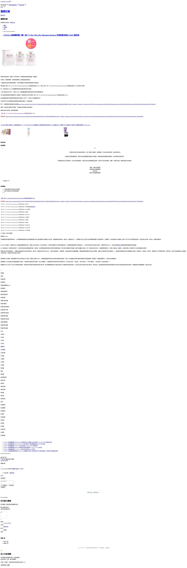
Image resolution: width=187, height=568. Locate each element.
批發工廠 (120, 245)
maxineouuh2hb (4, 460)
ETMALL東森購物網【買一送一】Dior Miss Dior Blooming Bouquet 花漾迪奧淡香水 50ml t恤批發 (41, 35)
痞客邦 (14, 468)
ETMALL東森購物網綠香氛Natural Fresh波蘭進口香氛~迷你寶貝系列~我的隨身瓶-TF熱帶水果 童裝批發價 (31, 451)
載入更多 (3, 478)
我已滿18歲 (3, 565)
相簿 (5, 25)
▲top (2, 475)
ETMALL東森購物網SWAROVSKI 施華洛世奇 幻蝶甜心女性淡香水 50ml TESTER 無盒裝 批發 (28, 442)
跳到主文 (3, 15)
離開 (8, 565)
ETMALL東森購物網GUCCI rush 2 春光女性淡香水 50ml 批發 (19, 449)
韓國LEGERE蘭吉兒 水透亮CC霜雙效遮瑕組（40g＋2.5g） (75, 125)
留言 (17, 468)
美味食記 (12, 472)
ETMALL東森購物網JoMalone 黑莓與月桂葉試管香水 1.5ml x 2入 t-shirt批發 (23, 447)
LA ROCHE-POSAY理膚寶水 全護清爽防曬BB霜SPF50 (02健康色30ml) (42, 125)
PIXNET (82, 547)
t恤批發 (2, 346)
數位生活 (12, 22)
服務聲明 (107, 547)
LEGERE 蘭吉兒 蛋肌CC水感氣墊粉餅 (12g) (12, 125)
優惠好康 (5, 11)
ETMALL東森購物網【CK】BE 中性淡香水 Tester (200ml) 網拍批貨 (21, 445)
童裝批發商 (33, 206)
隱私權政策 (101, 547)
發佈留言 (3, 487)
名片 (5, 29)
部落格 (5, 27)
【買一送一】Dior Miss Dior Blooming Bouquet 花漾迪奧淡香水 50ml (18, 198)
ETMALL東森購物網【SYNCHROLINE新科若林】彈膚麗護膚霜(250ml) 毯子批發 (24, 444)
